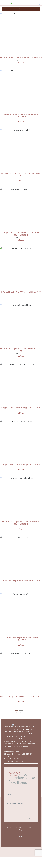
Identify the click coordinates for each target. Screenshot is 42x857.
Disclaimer (11, 842)
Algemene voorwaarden (20, 839)
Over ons (18, 827)
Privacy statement (25, 842)
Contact (28, 827)
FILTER (21, 9)
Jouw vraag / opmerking (16, 803)
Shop (9, 827)
